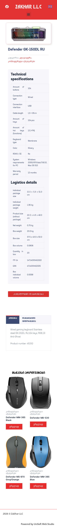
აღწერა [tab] (13, 318)
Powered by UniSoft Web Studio (37, 523)
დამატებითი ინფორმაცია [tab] (29, 319)
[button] (28, 14)
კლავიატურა (25, 58)
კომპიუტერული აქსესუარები (21, 61)
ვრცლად (14, 426)
